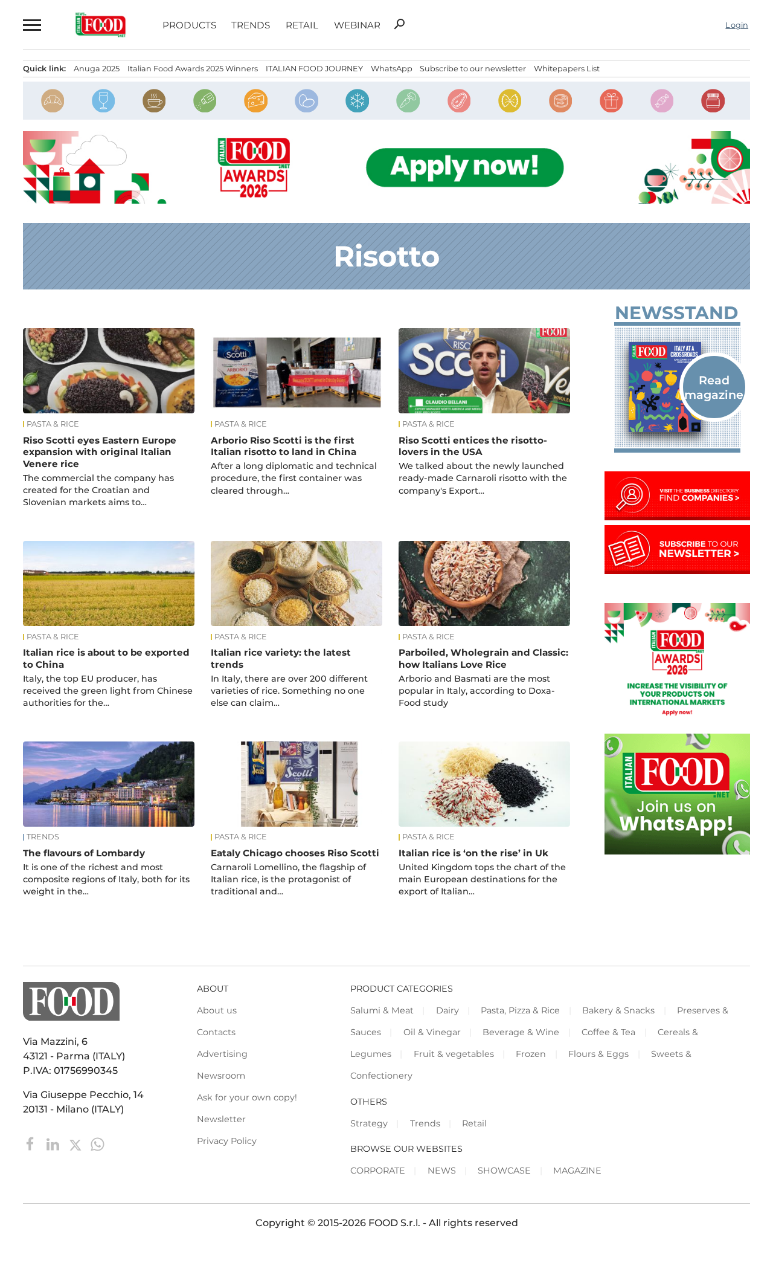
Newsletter (221, 1119)
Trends (250, 25)
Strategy (369, 1123)
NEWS (442, 1170)
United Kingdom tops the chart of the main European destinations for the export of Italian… (482, 879)
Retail (302, 25)
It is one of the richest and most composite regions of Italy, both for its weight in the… (106, 879)
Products (189, 25)
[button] (31, 25)
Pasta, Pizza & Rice (520, 1010)
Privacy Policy (227, 1140)
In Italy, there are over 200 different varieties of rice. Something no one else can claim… (289, 690)
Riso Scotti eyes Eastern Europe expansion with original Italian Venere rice (99, 452)
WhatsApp (391, 68)
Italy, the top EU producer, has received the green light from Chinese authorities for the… (108, 690)
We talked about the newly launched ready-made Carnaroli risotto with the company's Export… (483, 478)
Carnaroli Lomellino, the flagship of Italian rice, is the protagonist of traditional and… (288, 879)
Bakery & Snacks (618, 1010)
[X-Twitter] (76, 1143)
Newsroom (221, 1075)
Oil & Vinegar (432, 1032)
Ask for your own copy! (247, 1097)
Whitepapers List (567, 68)
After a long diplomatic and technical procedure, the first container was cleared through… (294, 478)
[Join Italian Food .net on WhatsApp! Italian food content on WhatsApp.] (677, 851)
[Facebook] (31, 1143)
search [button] (399, 24)
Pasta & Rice (53, 424)
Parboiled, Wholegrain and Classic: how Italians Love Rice (483, 658)
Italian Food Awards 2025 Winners (192, 68)
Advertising (222, 1053)
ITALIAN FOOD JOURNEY (314, 68)
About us (217, 1010)
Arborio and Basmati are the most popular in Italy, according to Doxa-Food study (477, 690)
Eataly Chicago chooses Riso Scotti (295, 853)
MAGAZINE (577, 1170)
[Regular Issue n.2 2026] (677, 386)
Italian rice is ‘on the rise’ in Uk (473, 853)
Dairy (447, 1010)
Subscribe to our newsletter (473, 68)
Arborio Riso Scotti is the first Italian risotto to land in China (283, 446)
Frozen (531, 1053)
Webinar (357, 25)
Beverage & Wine (521, 1032)
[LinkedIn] (54, 1143)
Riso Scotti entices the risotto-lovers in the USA (473, 446)
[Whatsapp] (97, 1143)
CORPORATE (377, 1170)
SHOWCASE (504, 1170)
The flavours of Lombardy (84, 853)
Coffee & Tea (608, 1032)
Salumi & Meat (382, 1010)
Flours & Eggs (598, 1053)
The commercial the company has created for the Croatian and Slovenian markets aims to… (98, 490)
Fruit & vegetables (454, 1053)
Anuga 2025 (97, 68)
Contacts (216, 1032)
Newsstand (676, 313)
